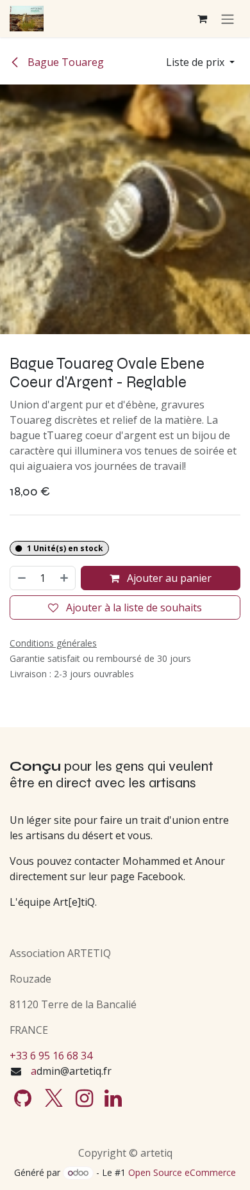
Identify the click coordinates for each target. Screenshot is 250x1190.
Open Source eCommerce (182, 1172)
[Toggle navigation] (227, 18)
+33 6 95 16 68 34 (51, 1056)
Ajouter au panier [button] (168, 578)
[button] (200, 62)
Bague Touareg (64, 62)
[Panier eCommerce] (202, 18)
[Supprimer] (21, 578)
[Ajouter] (65, 578)
